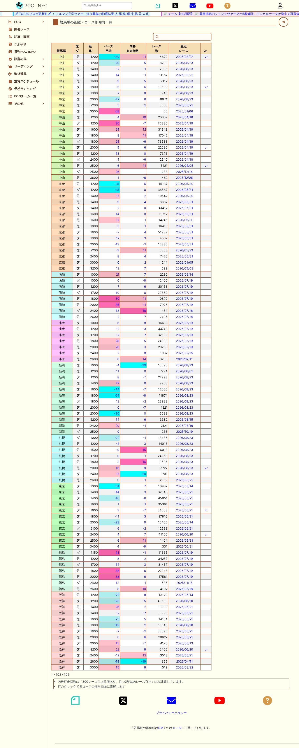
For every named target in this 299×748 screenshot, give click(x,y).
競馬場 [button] (61, 51)
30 (117, 123)
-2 (117, 93)
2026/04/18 (184, 117)
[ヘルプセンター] (227, 6)
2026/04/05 (184, 165)
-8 (144, 280)
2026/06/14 (184, 274)
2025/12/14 (184, 172)
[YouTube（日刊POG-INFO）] (209, 5)
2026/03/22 (184, 667)
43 (117, 552)
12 (117, 69)
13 (117, 153)
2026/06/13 (184, 643)
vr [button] (205, 51)
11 (144, 56)
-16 (116, 498)
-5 (117, 87)
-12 (117, 238)
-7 (144, 123)
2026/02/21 (184, 546)
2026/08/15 (184, 419)
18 (144, 310)
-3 (117, 226)
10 (144, 117)
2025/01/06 (184, 111)
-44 (116, 389)
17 (117, 196)
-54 (116, 486)
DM (160, 728)
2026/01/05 (184, 262)
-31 (116, 184)
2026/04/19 (184, 123)
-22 (116, 99)
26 (117, 172)
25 (117, 141)
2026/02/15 (184, 353)
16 (144, 462)
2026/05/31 (184, 189)
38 (117, 571)
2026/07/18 (184, 310)
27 (117, 383)
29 (117, 129)
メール (176, 728)
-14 (116, 492)
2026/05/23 (184, 250)
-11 (117, 371)
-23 (116, 522)
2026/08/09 (184, 371)
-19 (116, 661)
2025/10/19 (184, 431)
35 (117, 305)
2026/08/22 (184, 56)
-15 (116, 625)
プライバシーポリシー (171, 712)
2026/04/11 (184, 661)
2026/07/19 (184, 280)
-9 (117, 81)
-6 (144, 141)
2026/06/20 (184, 534)
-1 (144, 75)
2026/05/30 (184, 184)
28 (117, 341)
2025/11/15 (184, 583)
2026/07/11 (184, 359)
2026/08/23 (184, 63)
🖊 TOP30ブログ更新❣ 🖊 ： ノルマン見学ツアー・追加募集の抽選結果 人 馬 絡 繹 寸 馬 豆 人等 (75, 14)
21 (117, 274)
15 (144, 450)
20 (117, 425)
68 (117, 111)
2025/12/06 (184, 177)
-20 (116, 63)
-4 (117, 365)
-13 (116, 244)
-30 (116, 56)
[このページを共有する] (283, 22)
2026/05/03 (184, 268)
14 (117, 75)
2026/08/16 (184, 425)
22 (117, 649)
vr (206, 56)
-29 (143, 365)
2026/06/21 (184, 492)
